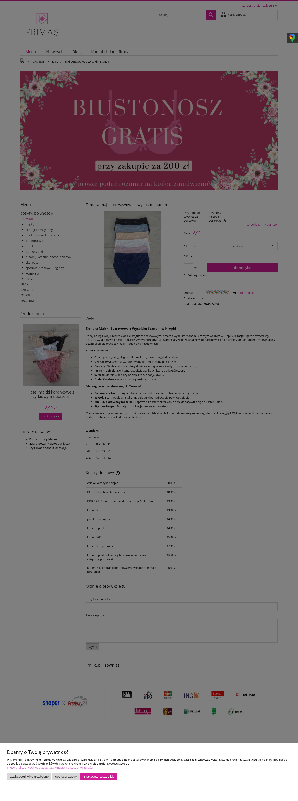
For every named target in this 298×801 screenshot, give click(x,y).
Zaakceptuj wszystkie (99, 776)
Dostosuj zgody (66, 776)
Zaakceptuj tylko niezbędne (29, 776)
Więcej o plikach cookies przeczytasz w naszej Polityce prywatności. (50, 767)
